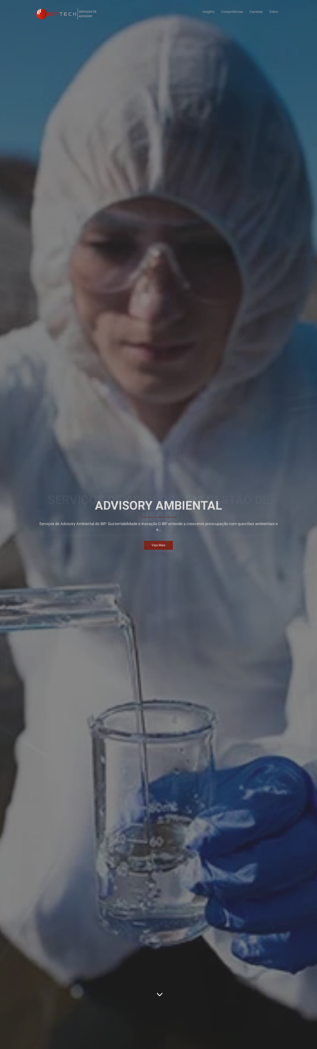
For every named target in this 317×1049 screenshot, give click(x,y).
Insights (208, 12)
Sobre (273, 12)
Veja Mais (158, 553)
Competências (232, 12)
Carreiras (256, 12)
